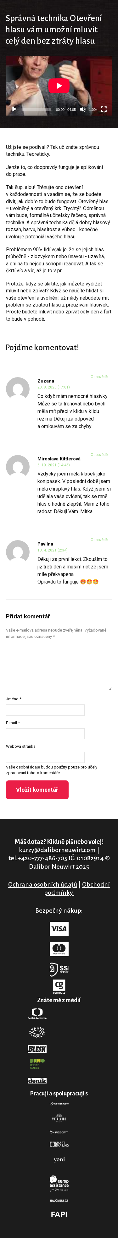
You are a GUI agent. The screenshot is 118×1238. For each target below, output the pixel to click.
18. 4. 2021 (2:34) (52, 550)
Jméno (13, 699)
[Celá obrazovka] (104, 109)
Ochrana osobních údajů (42, 884)
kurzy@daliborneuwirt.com (57, 849)
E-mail (13, 722)
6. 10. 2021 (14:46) (53, 465)
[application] (59, 86)
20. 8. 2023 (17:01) (53, 387)
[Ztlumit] (83, 109)
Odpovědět (100, 377)
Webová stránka (21, 746)
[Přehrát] (14, 109)
